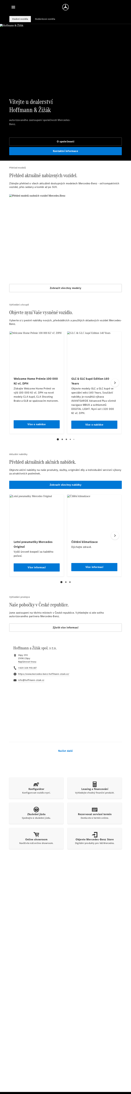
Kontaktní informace (65, 151)
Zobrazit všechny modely (65, 288)
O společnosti (65, 141)
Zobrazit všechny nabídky (65, 485)
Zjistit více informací (65, 627)
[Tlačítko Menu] (13, 7)
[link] (27, 662)
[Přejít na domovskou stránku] (65, 7)
